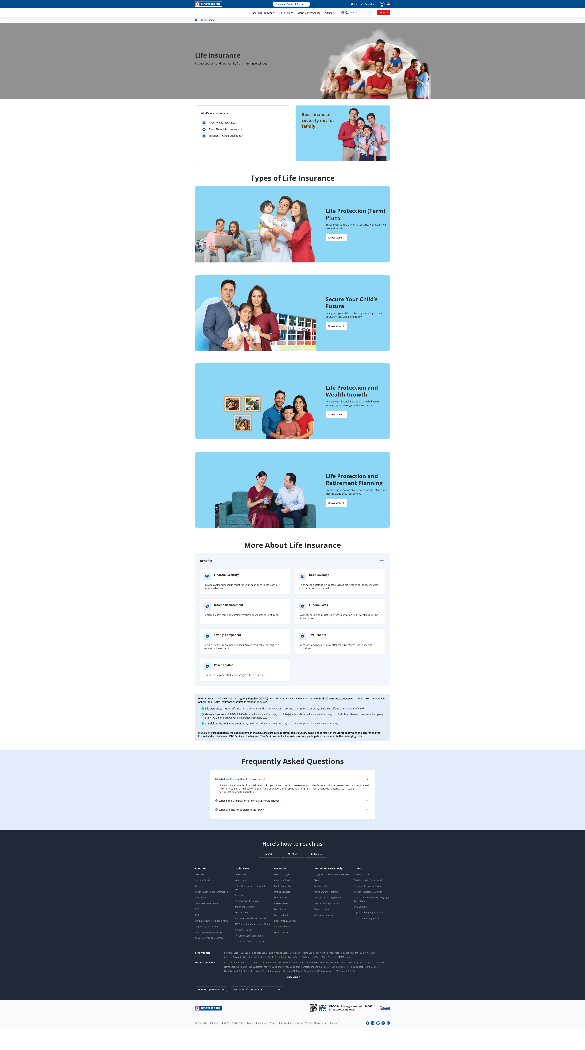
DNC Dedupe (360, 906)
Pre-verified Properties (327, 952)
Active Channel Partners (326, 891)
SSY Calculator (339, 966)
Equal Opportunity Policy (366, 918)
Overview (199, 874)
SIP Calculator (372, 966)
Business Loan (259, 952)
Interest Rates (281, 903)
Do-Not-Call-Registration (326, 903)
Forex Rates (280, 909)
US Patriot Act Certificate (247, 900)
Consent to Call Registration (328, 897)
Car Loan (245, 952)
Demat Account (251, 957)
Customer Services (283, 880)
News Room (201, 897)
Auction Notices (282, 926)
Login (382, 12)
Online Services (282, 891)
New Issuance (242, 880)
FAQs (316, 880)
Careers (199, 886)
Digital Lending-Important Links (369, 912)
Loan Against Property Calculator (265, 966)
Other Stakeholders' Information (211, 891)
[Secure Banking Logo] (385, 1008)
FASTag (316, 957)
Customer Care (321, 886)
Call (270, 854)
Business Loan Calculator (343, 962)
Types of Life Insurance (222, 122)
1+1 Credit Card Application (249, 935)
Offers (328, 12)
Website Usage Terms (316, 1022)
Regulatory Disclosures (206, 926)
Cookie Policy (238, 1022)
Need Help (284, 12)
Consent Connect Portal (291, 1022)
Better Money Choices (309, 12)
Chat (294, 854)
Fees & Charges (282, 874)
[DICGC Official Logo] (322, 1008)
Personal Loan (231, 952)
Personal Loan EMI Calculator (256, 962)
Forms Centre (281, 932)
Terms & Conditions (257, 1022)
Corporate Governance (206, 903)
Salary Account (367, 952)
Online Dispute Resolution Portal (211, 920)
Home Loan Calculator (235, 966)
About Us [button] (355, 4)
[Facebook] (367, 1023)
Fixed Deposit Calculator (236, 971)
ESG (197, 909)
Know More (335, 237)
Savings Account (349, 952)
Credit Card (267, 957)
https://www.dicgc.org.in (342, 1009)
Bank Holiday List (283, 886)
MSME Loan (344, 957)
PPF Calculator (356, 966)
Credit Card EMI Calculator (316, 966)
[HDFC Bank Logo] (208, 4)
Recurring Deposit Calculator (266, 971)
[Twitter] (383, 1023)
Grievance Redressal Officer (367, 891)
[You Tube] (378, 1023)
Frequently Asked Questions (225, 135)
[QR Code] (313, 1008)
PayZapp (305, 957)
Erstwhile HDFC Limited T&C (209, 938)
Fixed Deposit (329, 957)
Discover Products (262, 12)
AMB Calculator (292, 966)
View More (292, 976)
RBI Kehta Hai (241, 912)
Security (239, 895)
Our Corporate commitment (209, 932)
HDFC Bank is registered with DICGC (350, 1006)
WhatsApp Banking (323, 915)
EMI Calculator (231, 962)
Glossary (334, 1022)
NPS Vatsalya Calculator (346, 971)
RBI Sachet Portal (243, 929)
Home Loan (308, 952)
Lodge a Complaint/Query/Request (331, 874)
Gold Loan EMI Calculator (371, 962)
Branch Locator (321, 909)
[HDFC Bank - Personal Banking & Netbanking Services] (208, 1008)
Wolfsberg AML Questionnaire (368, 880)
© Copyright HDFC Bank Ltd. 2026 (212, 1022)
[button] (291, 4)
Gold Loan (295, 952)
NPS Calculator (324, 971)
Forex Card (293, 957)
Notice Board (280, 897)
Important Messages (245, 906)
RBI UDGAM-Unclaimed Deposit (251, 918)
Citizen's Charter (361, 874)
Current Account (232, 957)
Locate (318, 854)
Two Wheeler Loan (278, 952)
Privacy (273, 1022)
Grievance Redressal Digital (367, 886)
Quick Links (240, 874)
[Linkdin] (388, 1023)
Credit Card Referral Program (249, 941)
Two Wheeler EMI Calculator (314, 962)
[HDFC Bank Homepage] (196, 19)
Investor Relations (204, 880)
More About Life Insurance (224, 129)
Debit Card (280, 957)
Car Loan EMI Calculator (285, 962)
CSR (197, 915)
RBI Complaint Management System (253, 924)
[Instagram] (372, 1023)
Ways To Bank (281, 915)
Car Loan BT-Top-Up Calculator (298, 971)
